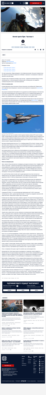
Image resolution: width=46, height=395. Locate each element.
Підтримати (34, 3)
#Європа (34, 320)
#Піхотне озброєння (14, 335)
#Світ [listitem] (34, 366)
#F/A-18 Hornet (17, 47)
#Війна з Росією (30, 320)
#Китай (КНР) (3, 322)
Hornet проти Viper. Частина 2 (9, 69)
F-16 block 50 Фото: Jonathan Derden (7, 133)
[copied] (17, 286)
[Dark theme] (12, 3)
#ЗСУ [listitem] (34, 359)
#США (33, 47)
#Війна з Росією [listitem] (34, 369)
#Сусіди (27, 349)
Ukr (24, 3)
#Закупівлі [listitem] (35, 361)
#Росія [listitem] (34, 372)
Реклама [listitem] (29, 359)
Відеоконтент (24, 365)
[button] (43, 3)
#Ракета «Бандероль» (38, 335)
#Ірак (36, 320)
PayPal (23, 290)
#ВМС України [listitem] (34, 363)
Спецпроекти (24, 363)
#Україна (25, 321)
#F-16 (13, 47)
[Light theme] (11, 3)
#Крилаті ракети (33, 335)
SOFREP (14, 63)
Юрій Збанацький (10, 61)
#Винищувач (26, 47)
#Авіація (21, 47)
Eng (26, 3)
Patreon (9, 290)
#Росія (41, 320)
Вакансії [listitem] (29, 362)
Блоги (23, 361)
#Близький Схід (25, 320)
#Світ (30, 47)
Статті (23, 360)
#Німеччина (9, 335)
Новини (23, 358)
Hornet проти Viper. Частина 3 (9, 70)
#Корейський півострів (17, 322)
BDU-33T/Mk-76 (35, 100)
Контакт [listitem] (29, 361)
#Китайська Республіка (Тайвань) (10, 322)
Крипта (36, 290)
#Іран (38, 320)
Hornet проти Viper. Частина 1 (9, 67)
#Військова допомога (4, 335)
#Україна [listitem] (34, 365)
